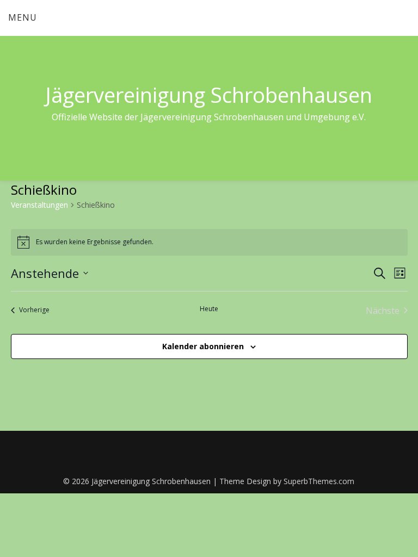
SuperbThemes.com (319, 481)
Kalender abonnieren (203, 346)
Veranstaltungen (39, 205)
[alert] (209, 242)
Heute (209, 309)
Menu (22, 17)
